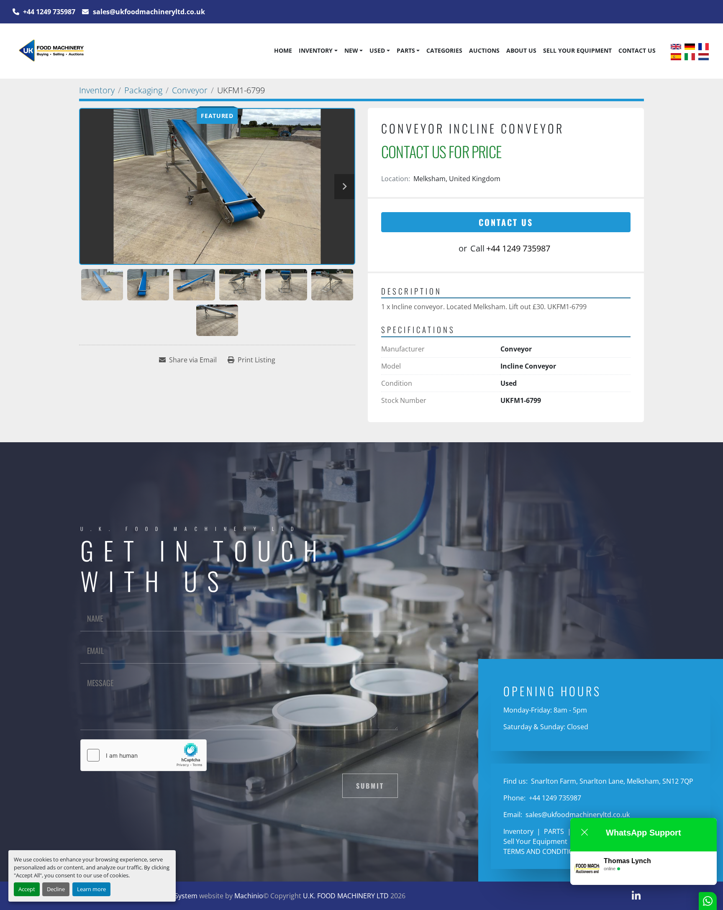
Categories (444, 50)
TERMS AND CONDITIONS (542, 851)
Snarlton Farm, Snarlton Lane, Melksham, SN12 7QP (611, 781)
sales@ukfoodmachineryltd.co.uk (148, 11)
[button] (318, 50)
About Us (521, 50)
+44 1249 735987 (48, 11)
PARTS (406, 50)
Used (377, 50)
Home (283, 50)
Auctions (484, 50)
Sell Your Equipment (577, 50)
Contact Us (637, 50)
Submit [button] (370, 786)
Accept (26, 889)
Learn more (91, 889)
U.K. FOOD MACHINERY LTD (346, 895)
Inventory (316, 50)
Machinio (248, 895)
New (351, 50)
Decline (56, 889)
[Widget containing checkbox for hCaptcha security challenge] (143, 755)
